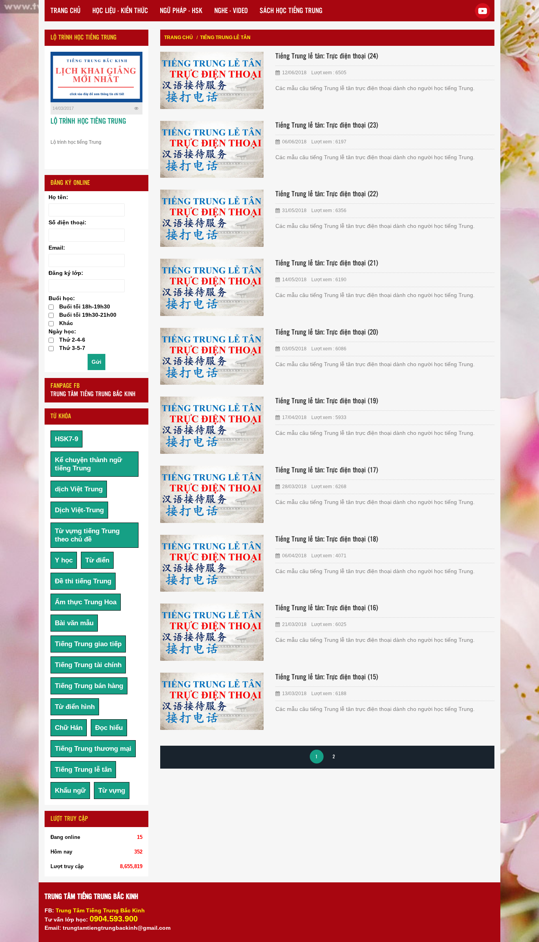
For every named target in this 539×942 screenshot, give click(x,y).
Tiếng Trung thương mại (93, 748)
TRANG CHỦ (65, 11)
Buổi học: (62, 298)
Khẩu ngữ (70, 790)
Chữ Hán (68, 727)
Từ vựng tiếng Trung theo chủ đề (87, 535)
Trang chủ (178, 37)
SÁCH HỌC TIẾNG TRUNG (291, 11)
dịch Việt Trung (79, 489)
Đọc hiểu (109, 727)
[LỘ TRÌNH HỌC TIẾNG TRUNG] (96, 77)
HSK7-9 (66, 439)
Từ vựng (111, 790)
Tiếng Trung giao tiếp (88, 644)
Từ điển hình (75, 707)
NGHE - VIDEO (231, 11)
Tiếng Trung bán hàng (89, 686)
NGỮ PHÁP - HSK (181, 11)
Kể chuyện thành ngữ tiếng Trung (88, 464)
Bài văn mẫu (74, 623)
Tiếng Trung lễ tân (83, 769)
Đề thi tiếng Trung (83, 581)
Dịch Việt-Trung (79, 510)
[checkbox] (51, 307)
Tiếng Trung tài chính (88, 665)
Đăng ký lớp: (66, 273)
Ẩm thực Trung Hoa (85, 602)
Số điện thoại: (67, 222)
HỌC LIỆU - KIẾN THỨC (120, 11)
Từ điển (97, 560)
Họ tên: (58, 197)
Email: (57, 247)
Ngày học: (62, 331)
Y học (64, 560)
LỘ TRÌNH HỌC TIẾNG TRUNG (88, 121)
